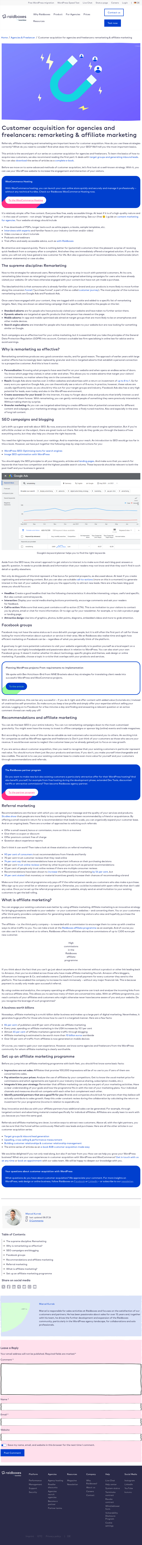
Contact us (114, 12)
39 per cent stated (14, 875)
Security (33, 1492)
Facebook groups (15, 1254)
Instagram (130, 1480)
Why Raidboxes (41, 14)
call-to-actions (84, 579)
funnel (28, 289)
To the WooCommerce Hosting (26, 200)
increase (52, 871)
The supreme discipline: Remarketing (26, 1241)
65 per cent (19, 1031)
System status (112, 1488)
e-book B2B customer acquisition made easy (65, 1146)
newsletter (127, 1181)
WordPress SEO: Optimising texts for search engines (33, 450)
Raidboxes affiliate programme (79, 927)
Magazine (72, 1480)
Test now (113, 23)
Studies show (9, 816)
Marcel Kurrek (33, 1213)
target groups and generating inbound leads (114, 157)
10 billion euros (74, 1035)
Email (4, 1414)
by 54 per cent (100, 871)
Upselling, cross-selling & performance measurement (33, 1139)
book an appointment (30, 1160)
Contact (90, 1495)
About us (90, 1487)
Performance (35, 1480)
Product (58, 14)
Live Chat (110, 1480)
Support (33, 1488)
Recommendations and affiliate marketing (29, 1259)
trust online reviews (28, 864)
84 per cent (10, 1024)
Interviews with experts (17, 230)
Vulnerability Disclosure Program (111, 1516)
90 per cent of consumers (18, 854)
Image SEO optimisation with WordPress (27, 454)
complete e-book (64, 160)
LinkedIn (93, 1181)
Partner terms (55, 1508)
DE (69, 1536)
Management (35, 1484)
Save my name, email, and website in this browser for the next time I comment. (51, 1444)
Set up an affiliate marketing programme (29, 1273)
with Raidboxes (65, 240)
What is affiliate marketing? (21, 1268)
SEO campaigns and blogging (22, 1250)
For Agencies (73, 14)
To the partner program (22, 792)
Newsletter (72, 1484)
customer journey (88, 289)
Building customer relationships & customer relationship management (43, 1143)
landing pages (86, 461)
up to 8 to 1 (124, 380)
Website (5, 1429)
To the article (16, 686)
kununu (128, 1492)
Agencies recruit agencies (52, 1494)
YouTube (129, 1488)
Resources (39, 21)
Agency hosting (55, 1480)
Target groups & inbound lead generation (26, 1136)
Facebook (79, 1181)
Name (5, 1399)
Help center (111, 1484)
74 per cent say (12, 861)
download (21, 160)
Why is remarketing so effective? (24, 1245)
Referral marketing (16, 1264)
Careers (90, 1491)
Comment (7, 1359)
